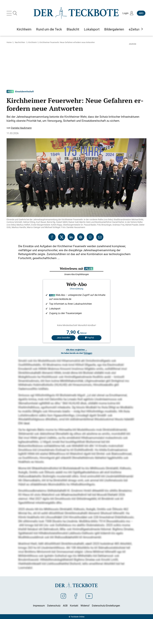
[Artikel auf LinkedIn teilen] (71, 237)
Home (9, 42)
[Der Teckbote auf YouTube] (89, 595)
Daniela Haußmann (21, 127)
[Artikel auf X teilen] (61, 237)
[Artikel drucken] (90, 237)
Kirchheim (32, 42)
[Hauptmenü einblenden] (10, 13)
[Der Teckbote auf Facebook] (75, 595)
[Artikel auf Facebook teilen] (52, 237)
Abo (141, 13)
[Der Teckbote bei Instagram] (63, 595)
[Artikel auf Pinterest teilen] (80, 237)
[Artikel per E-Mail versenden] (99, 237)
